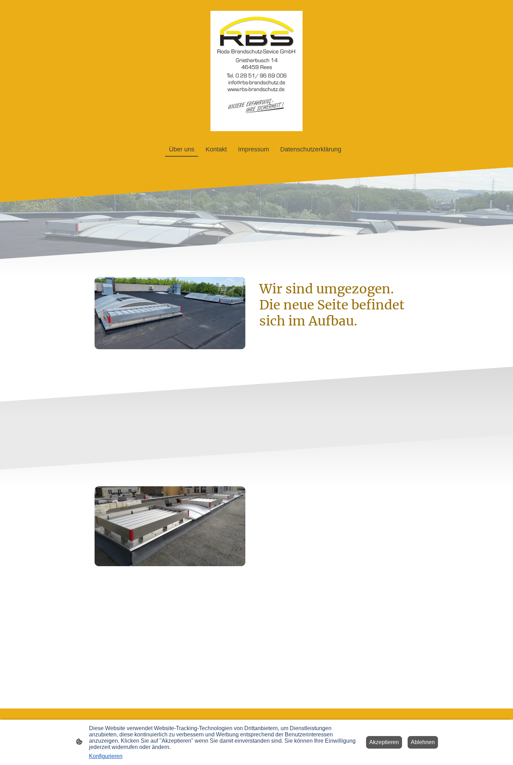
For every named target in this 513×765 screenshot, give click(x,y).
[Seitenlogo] (256, 71)
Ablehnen (423, 742)
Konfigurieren (105, 756)
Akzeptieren (384, 742)
